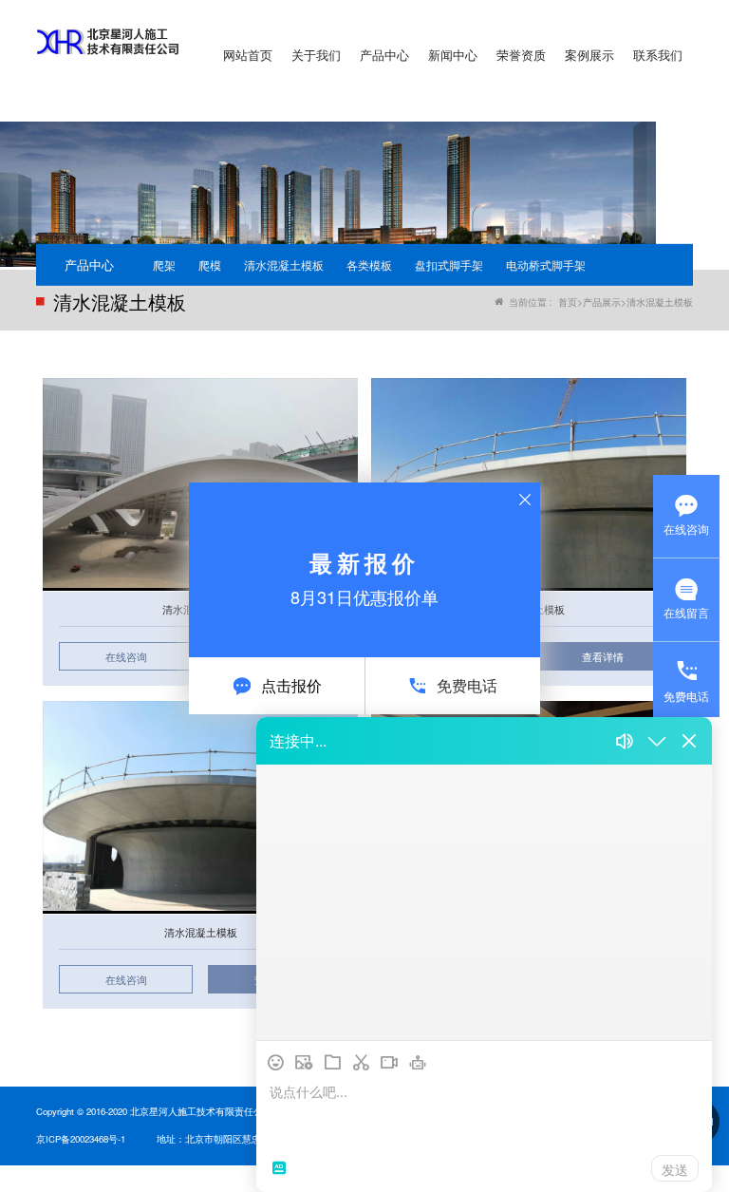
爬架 (164, 264)
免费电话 (467, 685)
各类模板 (369, 264)
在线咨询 (126, 656)
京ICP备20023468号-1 (80, 1138)
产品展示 (602, 302)
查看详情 (603, 656)
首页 (567, 302)
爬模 (209, 264)
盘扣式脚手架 (449, 264)
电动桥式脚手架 (546, 264)
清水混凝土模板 (284, 264)
